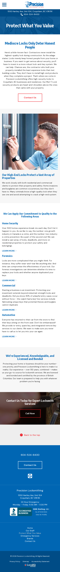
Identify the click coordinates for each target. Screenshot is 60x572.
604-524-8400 (31, 14)
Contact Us (30, 97)
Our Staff (30, 530)
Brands (30, 538)
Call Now (30, 413)
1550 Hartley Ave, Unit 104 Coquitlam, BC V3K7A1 (30, 496)
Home (30, 528)
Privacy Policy (15, 561)
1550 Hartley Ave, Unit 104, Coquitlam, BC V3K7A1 (30, 11)
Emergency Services (30, 536)
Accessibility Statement (40, 561)
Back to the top (32, 435)
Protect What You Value (30, 25)
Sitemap (26, 561)
